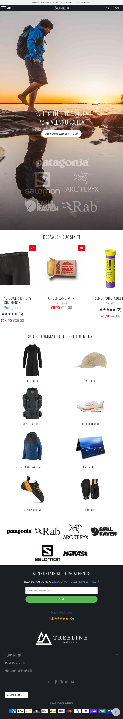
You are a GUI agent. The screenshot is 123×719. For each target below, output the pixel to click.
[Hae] (108, 8)
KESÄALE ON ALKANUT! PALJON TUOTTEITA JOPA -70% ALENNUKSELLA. (61, 2)
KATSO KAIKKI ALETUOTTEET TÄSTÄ (61, 133)
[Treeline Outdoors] (61, 8)
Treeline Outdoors (65, 703)
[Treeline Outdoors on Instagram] (61, 682)
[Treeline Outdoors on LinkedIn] (67, 682)
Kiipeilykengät (32, 492)
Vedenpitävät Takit (32, 449)
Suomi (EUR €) (14, 695)
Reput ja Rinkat (32, 406)
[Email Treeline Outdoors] (50, 682)
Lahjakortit (90, 449)
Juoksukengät (90, 406)
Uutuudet (32, 363)
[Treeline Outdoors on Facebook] (55, 682)
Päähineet (90, 363)
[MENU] (1, 8)
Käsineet (90, 492)
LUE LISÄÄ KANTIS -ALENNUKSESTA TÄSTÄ (75, 581)
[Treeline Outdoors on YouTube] (72, 682)
